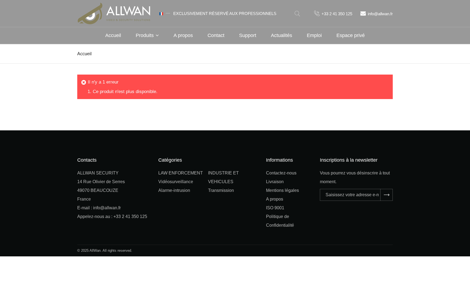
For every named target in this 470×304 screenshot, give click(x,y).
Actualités (281, 35)
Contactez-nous (281, 173)
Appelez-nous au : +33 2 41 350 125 (112, 216)
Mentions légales (282, 190)
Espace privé (350, 35)
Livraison (275, 181)
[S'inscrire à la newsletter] (386, 195)
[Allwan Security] (114, 13)
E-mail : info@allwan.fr (99, 207)
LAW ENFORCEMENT (180, 173)
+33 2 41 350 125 (336, 13)
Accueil (113, 35)
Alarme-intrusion (174, 190)
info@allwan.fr (380, 13)
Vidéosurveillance (175, 181)
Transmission (221, 190)
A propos (183, 35)
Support (247, 35)
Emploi (314, 35)
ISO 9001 (275, 207)
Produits (145, 35)
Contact (216, 35)
